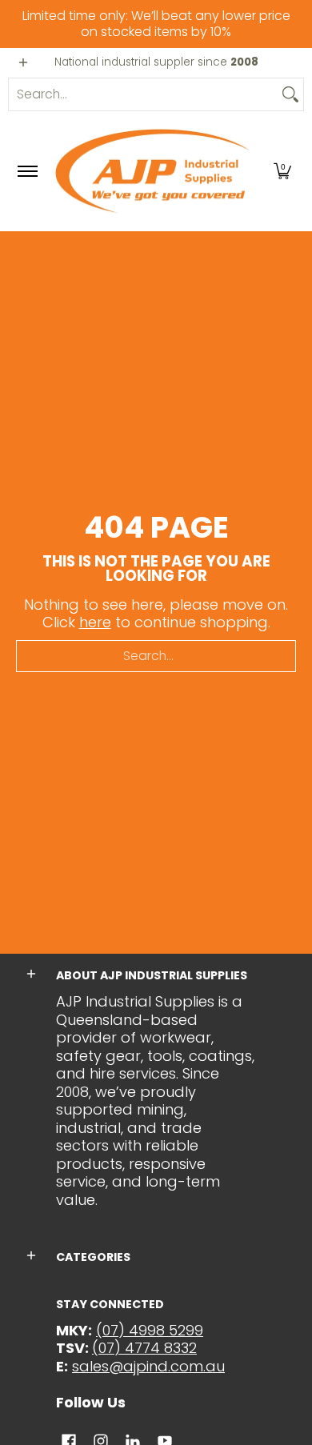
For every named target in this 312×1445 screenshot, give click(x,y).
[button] (282, 171)
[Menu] (27, 171)
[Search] (290, 94)
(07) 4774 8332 (144, 1348)
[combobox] (143, 94)
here (95, 622)
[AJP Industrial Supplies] (154, 171)
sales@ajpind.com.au (148, 1366)
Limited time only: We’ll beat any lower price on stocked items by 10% (156, 23)
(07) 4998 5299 (149, 1330)
